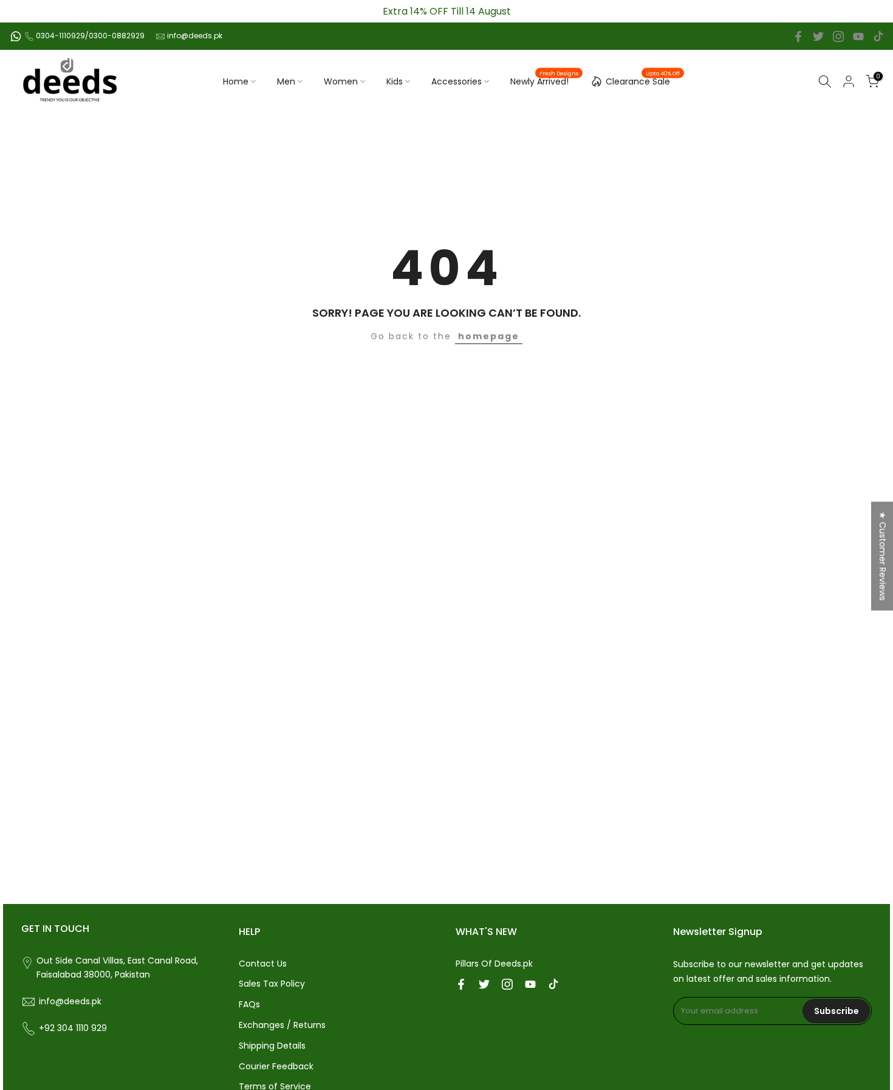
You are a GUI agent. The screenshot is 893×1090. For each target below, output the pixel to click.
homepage (488, 336)
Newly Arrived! (544, 81)
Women (341, 81)
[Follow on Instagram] (838, 36)
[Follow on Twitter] (818, 36)
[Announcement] (446, 11)
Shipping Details (272, 1046)
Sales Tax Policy (272, 984)
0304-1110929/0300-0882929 (90, 35)
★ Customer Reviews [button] (883, 556)
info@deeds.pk (194, 35)
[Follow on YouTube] (858, 36)
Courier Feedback (276, 1066)
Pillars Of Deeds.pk (494, 963)
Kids (394, 81)
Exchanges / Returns (282, 1025)
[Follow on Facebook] (798, 36)
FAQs (249, 1004)
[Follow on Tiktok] (878, 36)
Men (286, 81)
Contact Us (263, 963)
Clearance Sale (643, 80)
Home (235, 81)
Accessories (456, 81)
